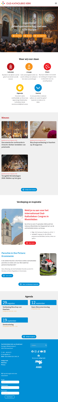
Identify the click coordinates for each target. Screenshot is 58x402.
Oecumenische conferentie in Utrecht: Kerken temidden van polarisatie (14, 144)
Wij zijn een (38, 358)
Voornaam (4, 391)
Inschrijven (10, 397)
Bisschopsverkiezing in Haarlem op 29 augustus (42, 143)
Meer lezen (32, 243)
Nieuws (29, 36)
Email (2, 380)
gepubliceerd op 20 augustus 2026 (9, 140)
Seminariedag (8, 324)
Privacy (3, 365)
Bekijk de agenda (30, 336)
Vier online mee (41, 36)
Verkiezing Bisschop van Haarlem (12, 308)
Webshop (4, 362)
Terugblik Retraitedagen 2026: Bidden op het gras (11, 177)
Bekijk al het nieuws (30, 189)
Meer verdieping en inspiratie (30, 284)
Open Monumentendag (40, 307)
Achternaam (4, 385)
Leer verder (9, 275)
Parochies (18, 36)
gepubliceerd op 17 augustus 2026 (9, 173)
